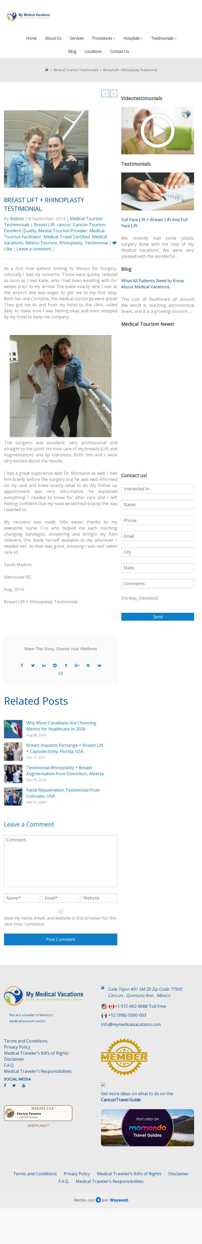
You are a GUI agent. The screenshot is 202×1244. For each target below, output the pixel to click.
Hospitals (131, 38)
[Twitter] (16, 1088)
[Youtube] (26, 1088)
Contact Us (119, 51)
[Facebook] (7, 1088)
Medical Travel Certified (66, 237)
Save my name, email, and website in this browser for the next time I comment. (60, 921)
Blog (72, 51)
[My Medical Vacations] (28, 16)
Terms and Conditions (26, 1041)
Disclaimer (14, 1059)
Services (77, 38)
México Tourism (41, 243)
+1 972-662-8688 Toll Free (140, 1006)
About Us (53, 38)
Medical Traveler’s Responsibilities (38, 1071)
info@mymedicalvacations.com (131, 1024)
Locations (93, 51)
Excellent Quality (20, 231)
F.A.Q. (9, 1065)
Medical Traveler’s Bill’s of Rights (36, 1053)
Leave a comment (34, 249)
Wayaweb (119, 1200)
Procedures (102, 38)
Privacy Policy (17, 1047)
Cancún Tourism (89, 225)
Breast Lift (44, 225)
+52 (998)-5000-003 (127, 1015)
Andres (17, 218)
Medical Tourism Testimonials (76, 70)
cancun (64, 225)
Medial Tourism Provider (62, 231)
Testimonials (162, 38)
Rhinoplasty (71, 243)
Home (31, 38)
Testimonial (96, 243)
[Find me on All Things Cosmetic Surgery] (147, 1059)
